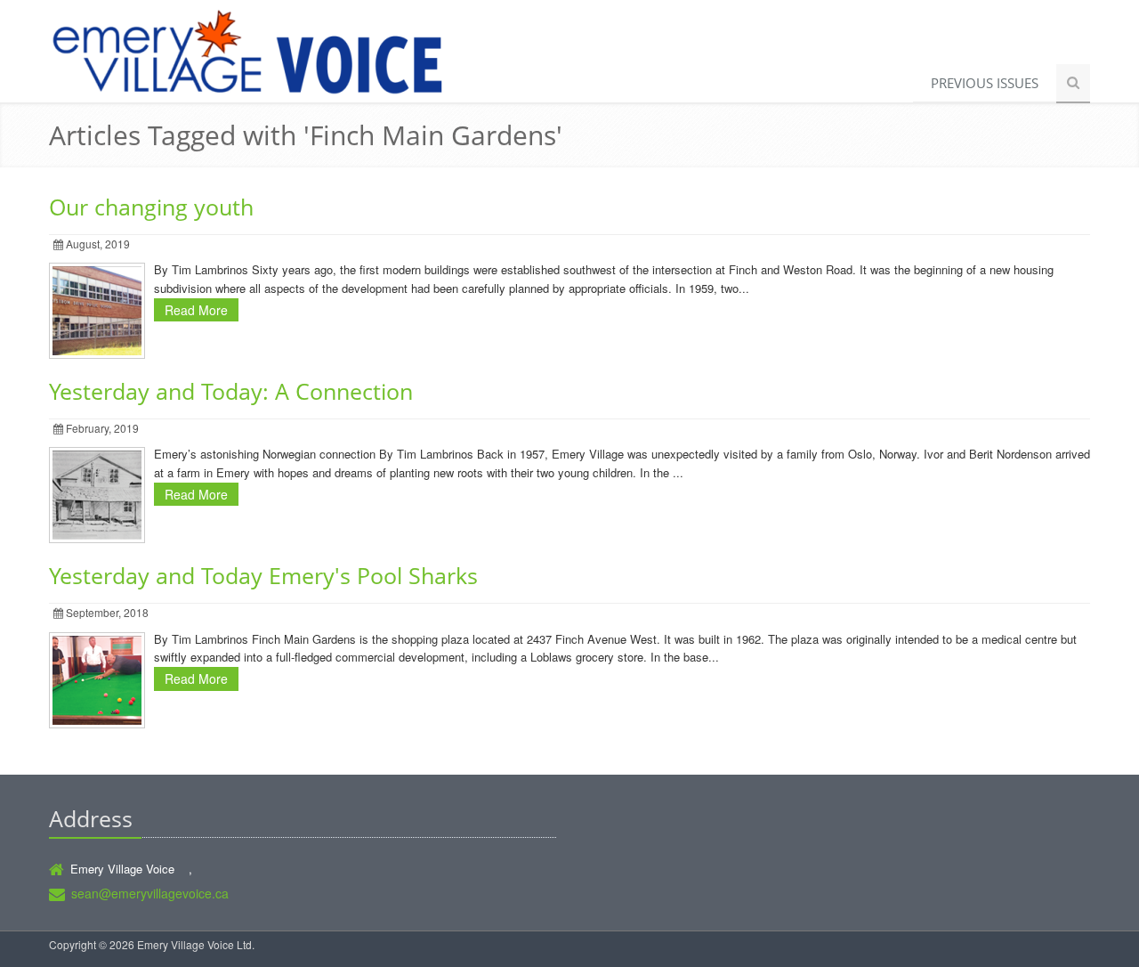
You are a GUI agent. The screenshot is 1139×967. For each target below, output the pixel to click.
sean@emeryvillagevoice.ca (150, 893)
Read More (196, 310)
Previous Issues (984, 83)
